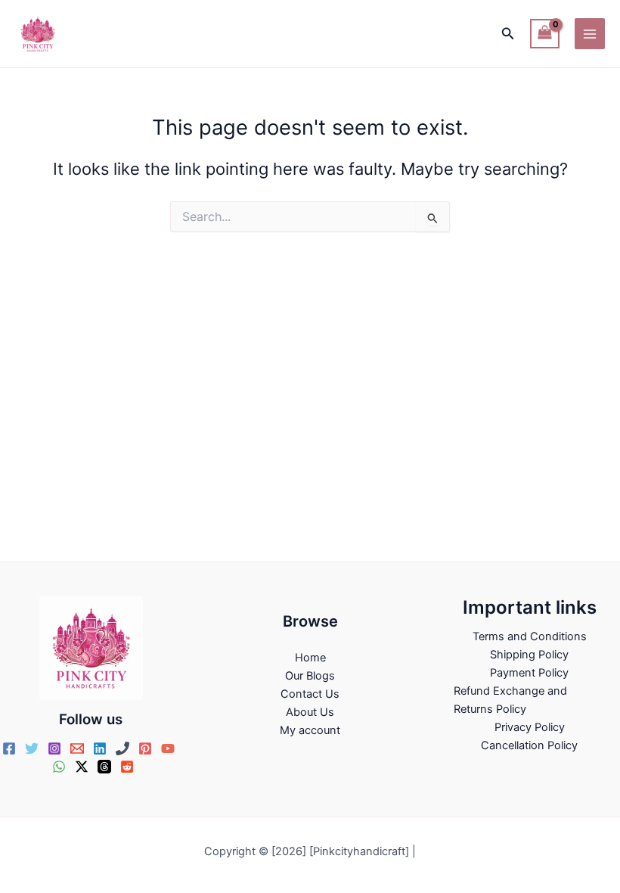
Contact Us (310, 694)
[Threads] (104, 766)
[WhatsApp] (59, 766)
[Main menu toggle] (590, 33)
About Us (310, 712)
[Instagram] (54, 748)
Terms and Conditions (530, 636)
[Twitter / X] (81, 766)
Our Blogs (310, 676)
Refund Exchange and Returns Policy (510, 700)
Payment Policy (529, 673)
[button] (508, 33)
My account (310, 730)
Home (310, 657)
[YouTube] (168, 748)
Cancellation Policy (529, 745)
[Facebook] (9, 748)
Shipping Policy (529, 654)
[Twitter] (32, 748)
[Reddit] (127, 766)
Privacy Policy (529, 727)
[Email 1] (77, 748)
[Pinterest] (145, 748)
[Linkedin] (100, 748)
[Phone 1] (122, 748)
